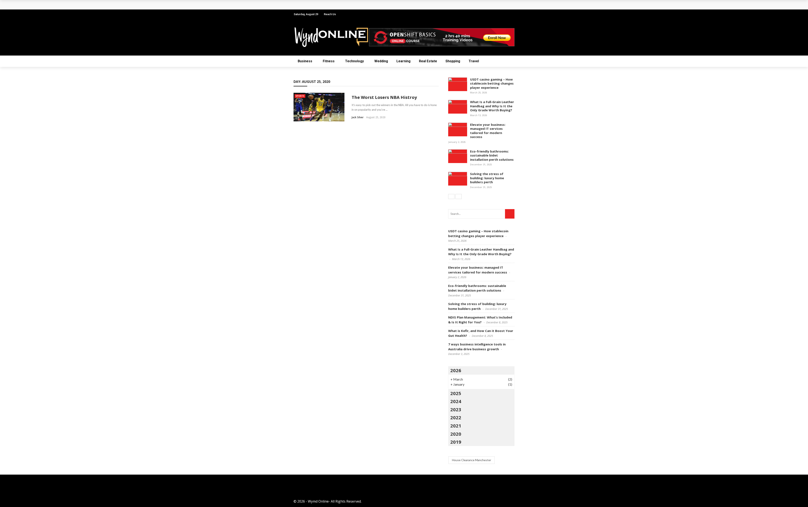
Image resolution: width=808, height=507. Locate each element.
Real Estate (428, 61)
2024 (455, 401)
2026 (455, 370)
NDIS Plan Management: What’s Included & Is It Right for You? (349, 5)
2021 (455, 425)
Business (305, 61)
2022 (455, 417)
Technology (354, 61)
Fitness (329, 61)
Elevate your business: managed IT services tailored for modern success (487, 130)
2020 (455, 434)
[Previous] (451, 196)
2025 (455, 393)
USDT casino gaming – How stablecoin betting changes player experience (492, 83)
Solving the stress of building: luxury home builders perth (487, 178)
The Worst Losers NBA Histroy (384, 97)
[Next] (458, 196)
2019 (455, 442)
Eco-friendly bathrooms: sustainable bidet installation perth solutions (492, 155)
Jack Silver (358, 117)
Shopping (452, 61)
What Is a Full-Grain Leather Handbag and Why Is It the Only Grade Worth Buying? (492, 106)
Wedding (381, 61)
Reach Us (330, 14)
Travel (474, 61)
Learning (403, 61)
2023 (455, 409)
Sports (300, 95)
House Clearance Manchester (471, 460)
